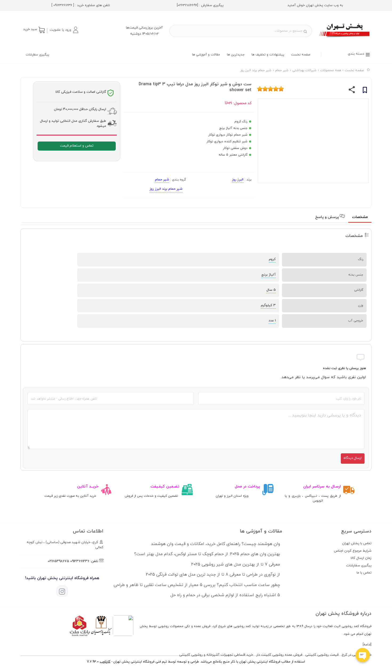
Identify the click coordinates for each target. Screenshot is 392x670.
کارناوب (105, 661)
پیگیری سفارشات (37, 55)
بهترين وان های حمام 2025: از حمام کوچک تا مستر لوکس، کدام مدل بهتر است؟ (207, 554)
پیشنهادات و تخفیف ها (267, 55)
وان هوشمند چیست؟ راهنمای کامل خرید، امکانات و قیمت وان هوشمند (215, 544)
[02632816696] (187, 5)
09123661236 (79, 561)
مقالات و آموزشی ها (206, 55)
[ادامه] (367, 644)
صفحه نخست (300, 55)
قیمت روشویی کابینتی (321, 654)
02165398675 (58, 561)
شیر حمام (162, 179)
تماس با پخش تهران (356, 543)
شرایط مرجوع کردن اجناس (352, 550)
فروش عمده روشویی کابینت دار (279, 654)
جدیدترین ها (236, 55)
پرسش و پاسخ (327, 217)
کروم (272, 259)
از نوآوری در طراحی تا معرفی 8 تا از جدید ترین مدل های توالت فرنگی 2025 (213, 575)
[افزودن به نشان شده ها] (365, 91)
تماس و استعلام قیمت (76, 145)
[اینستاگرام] (62, 591)
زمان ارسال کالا (361, 558)
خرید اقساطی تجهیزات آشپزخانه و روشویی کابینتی (216, 654)
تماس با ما (364, 572)
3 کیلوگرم (268, 305)
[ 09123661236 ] (62, 5)
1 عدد (272, 320)
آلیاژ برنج (268, 274)
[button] (64, 30)
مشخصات (360, 217)
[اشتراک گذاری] (352, 91)
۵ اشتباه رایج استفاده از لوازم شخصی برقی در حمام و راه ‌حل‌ (225, 595)
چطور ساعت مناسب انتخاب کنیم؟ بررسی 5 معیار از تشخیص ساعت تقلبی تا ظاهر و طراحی (197, 585)
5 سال (271, 290)
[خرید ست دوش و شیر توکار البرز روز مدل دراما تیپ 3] (344, 38)
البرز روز (237, 179)
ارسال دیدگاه (352, 458)
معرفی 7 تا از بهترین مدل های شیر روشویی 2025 (235, 564)
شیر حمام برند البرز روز (166, 189)
